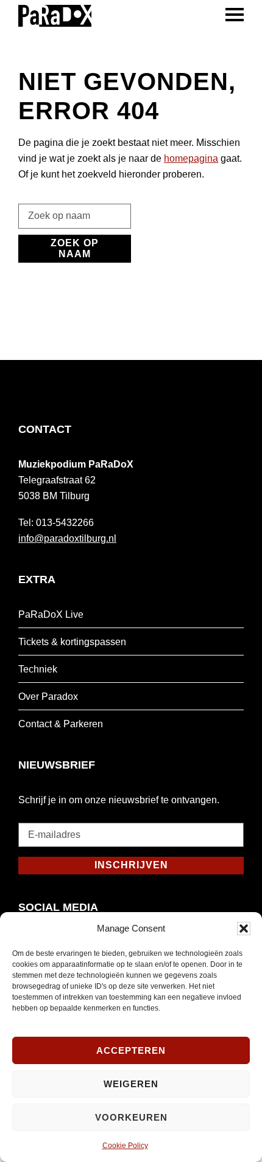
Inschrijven (131, 865)
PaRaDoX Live (50, 614)
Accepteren (131, 1050)
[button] (244, 928)
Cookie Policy (125, 1145)
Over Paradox (48, 696)
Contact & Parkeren (60, 724)
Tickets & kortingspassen (72, 642)
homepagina (191, 158)
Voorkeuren (131, 1117)
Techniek (37, 669)
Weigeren (131, 1084)
